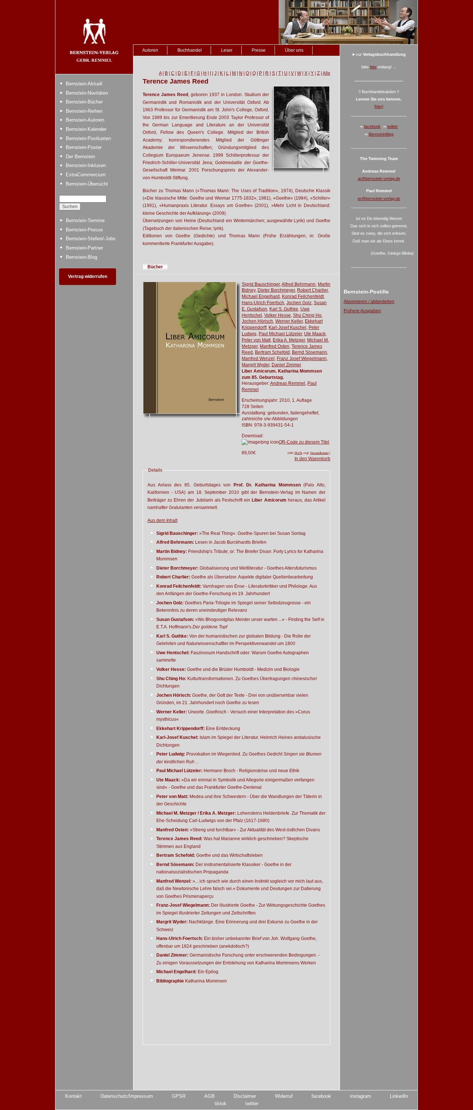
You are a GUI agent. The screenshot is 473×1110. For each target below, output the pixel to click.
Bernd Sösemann (309, 352)
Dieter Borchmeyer (276, 290)
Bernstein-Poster (84, 147)
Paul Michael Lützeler (280, 333)
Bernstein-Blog (81, 257)
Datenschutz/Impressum (127, 1096)
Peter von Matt (256, 340)
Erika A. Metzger (289, 340)
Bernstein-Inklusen (86, 165)
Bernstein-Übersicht (87, 184)
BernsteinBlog (381, 134)
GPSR (179, 1096)
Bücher (155, 266)
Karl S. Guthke (283, 309)
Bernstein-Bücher (84, 102)
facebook (372, 126)
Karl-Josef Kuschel (287, 327)
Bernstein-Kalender (86, 129)
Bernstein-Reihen (84, 111)
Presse (259, 50)
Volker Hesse (277, 315)
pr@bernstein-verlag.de (379, 198)
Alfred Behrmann (299, 284)
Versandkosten (319, 453)
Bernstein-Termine (85, 220)
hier (373, 67)
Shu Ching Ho (307, 315)
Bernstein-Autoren (85, 120)
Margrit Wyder (255, 364)
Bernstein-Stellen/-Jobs (91, 238)
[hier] (378, 106)
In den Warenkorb (312, 458)
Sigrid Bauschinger (261, 284)
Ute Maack (315, 333)
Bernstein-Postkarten (88, 138)
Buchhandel (189, 50)
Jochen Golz (299, 302)
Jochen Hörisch (257, 321)
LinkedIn (399, 1096)
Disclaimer (245, 1096)
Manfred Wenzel (258, 358)
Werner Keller (289, 321)
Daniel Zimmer (286, 364)
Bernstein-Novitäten (87, 93)
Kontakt (73, 1096)
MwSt (298, 453)
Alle (326, 73)
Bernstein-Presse (84, 229)
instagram (360, 1096)
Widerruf (284, 1096)
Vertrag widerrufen (87, 276)
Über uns (294, 50)
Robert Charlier (312, 290)
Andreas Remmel (287, 383)
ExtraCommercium (86, 174)
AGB (209, 1096)
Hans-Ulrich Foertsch (263, 302)
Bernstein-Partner (84, 248)
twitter (392, 126)
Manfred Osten (274, 346)
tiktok (221, 1103)
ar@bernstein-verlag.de (379, 178)
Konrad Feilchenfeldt (303, 296)
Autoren (150, 50)
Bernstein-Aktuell (84, 83)
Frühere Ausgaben (362, 310)
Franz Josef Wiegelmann (302, 358)
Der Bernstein (80, 156)
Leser (226, 50)
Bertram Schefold (272, 352)
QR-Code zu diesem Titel (304, 442)
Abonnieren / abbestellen (369, 301)
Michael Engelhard (261, 296)
